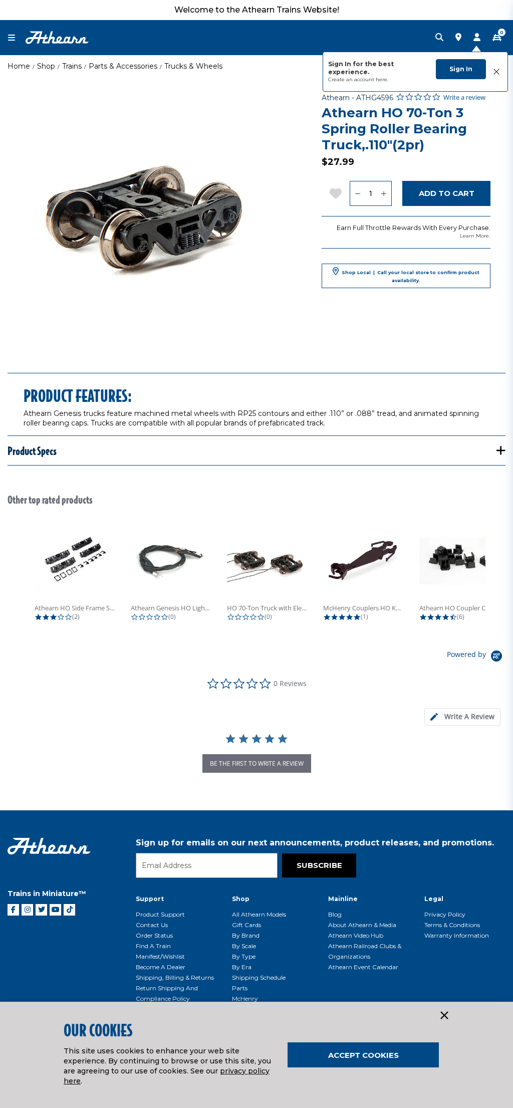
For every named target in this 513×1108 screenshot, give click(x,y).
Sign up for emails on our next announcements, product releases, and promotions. (315, 842)
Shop (46, 66)
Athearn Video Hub (355, 935)
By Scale (244, 946)
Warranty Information (456, 935)
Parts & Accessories (123, 66)
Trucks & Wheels (193, 66)
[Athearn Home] (57, 37)
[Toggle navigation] (17, 38)
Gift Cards (246, 925)
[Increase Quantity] (384, 193)
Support (150, 899)
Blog (335, 914)
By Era (241, 967)
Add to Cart (446, 193)
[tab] (462, 717)
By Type (243, 956)
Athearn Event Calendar (363, 967)
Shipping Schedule (259, 977)
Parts (239, 988)
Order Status (154, 935)
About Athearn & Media (362, 925)
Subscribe (319, 865)
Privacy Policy (444, 914)
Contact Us (152, 925)
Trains (72, 66)
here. (382, 79)
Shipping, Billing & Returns (175, 977)
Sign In (460, 69)
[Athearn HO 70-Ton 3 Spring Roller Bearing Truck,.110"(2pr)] (150, 220)
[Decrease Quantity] (357, 193)
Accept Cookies (363, 1055)
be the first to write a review (257, 763)
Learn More (474, 236)
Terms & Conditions (452, 925)
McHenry (245, 998)
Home (19, 66)
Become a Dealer (160, 967)
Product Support (160, 914)
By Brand (246, 935)
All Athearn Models (259, 914)
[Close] (443, 1016)
